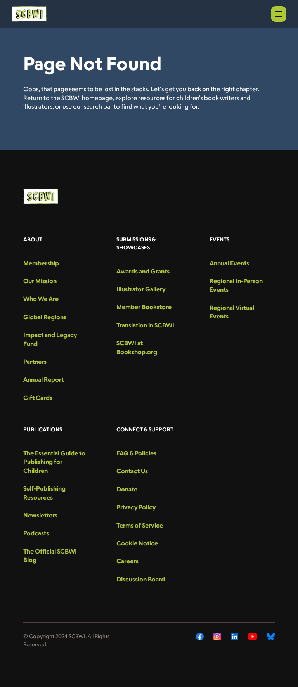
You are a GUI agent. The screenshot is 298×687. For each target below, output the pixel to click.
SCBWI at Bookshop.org (136, 347)
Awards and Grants (143, 271)
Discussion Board (140, 579)
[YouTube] (252, 636)
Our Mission (40, 281)
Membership (41, 263)
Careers (127, 561)
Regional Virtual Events (232, 312)
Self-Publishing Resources (44, 493)
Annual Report (43, 379)
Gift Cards (37, 397)
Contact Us (132, 471)
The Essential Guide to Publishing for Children (54, 461)
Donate (126, 489)
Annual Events (229, 263)
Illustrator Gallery (140, 289)
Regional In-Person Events (236, 285)
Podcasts (36, 533)
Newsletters (40, 515)
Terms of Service (139, 525)
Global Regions (44, 317)
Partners (35, 361)
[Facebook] (200, 636)
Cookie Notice (137, 543)
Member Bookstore (144, 307)
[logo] (29, 14)
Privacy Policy (136, 507)
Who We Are (41, 299)
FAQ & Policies (136, 453)
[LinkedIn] (234, 636)
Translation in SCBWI (145, 325)
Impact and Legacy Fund (50, 339)
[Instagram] (217, 636)
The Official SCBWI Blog (50, 555)
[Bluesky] (271, 636)
